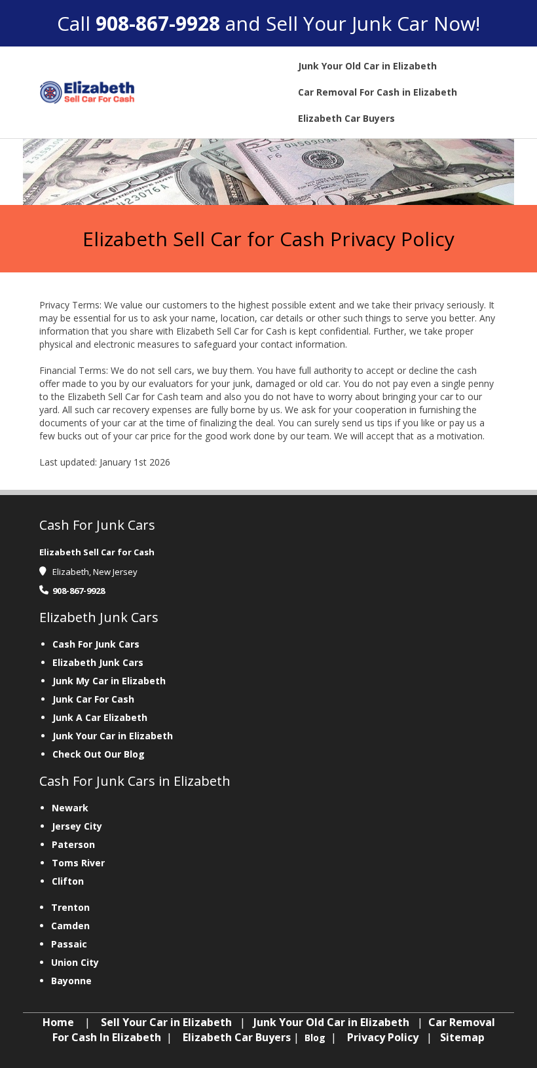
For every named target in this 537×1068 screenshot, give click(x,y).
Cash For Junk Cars (95, 644)
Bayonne (71, 980)
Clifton (68, 881)
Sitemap (462, 1037)
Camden (70, 925)
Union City (75, 962)
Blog (316, 1037)
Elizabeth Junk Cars (97, 662)
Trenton (70, 907)
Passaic (69, 944)
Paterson (73, 844)
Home (58, 1022)
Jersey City (77, 826)
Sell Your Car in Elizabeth (166, 1022)
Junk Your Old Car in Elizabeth (331, 1022)
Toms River (78, 862)
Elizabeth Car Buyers (237, 1037)
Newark (70, 807)
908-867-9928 (158, 23)
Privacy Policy (382, 1037)
